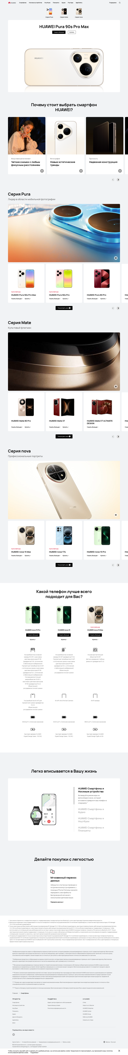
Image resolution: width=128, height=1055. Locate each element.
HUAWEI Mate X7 (57, 421)
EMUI (13, 1023)
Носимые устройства (18, 1005)
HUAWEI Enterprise (88, 1008)
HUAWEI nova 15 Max (21, 552)
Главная (15, 993)
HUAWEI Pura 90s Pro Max (64, 26)
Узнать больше (59, 32)
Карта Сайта (16, 1042)
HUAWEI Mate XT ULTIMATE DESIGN (100, 422)
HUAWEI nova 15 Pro (96, 552)
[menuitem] (28, 1002)
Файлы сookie (66, 1042)
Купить (72, 32)
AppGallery (15, 1020)
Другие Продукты (17, 1017)
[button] (119, 2)
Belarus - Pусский (111, 1042)
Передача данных (56, 902)
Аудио (14, 1014)
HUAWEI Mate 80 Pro (21, 421)
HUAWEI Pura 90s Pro (59, 295)
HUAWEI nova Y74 (57, 552)
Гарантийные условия (54, 1005)
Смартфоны (15, 1002)
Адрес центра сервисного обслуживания (59, 1002)
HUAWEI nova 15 (64, 630)
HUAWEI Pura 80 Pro (96, 295)
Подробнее (34, 1052)
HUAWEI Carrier (87, 1011)
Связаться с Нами (88, 1020)
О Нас (84, 1002)
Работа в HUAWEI (87, 1017)
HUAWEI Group (87, 1014)
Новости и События (88, 1005)
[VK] (13, 1034)
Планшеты (15, 1011)
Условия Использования (29, 1042)
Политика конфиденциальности (57, 1008)
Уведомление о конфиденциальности (49, 1042)
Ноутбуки (15, 1008)
